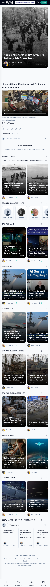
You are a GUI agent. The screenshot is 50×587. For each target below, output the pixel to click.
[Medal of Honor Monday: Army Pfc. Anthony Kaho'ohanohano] (25, 37)
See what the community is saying (18, 520)
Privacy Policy (27, 565)
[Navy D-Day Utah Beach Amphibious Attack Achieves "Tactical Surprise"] (14, 179)
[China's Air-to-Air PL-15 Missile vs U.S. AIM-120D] (14, 496)
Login (44, 2)
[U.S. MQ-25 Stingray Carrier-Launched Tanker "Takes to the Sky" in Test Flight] (14, 327)
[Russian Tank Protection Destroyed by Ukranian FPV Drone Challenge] (14, 369)
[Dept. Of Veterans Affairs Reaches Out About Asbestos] (14, 411)
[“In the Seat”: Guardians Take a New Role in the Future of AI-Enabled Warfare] (14, 454)
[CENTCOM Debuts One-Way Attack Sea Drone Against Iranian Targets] (14, 284)
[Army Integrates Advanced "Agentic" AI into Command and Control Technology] (14, 242)
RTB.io (25, 561)
